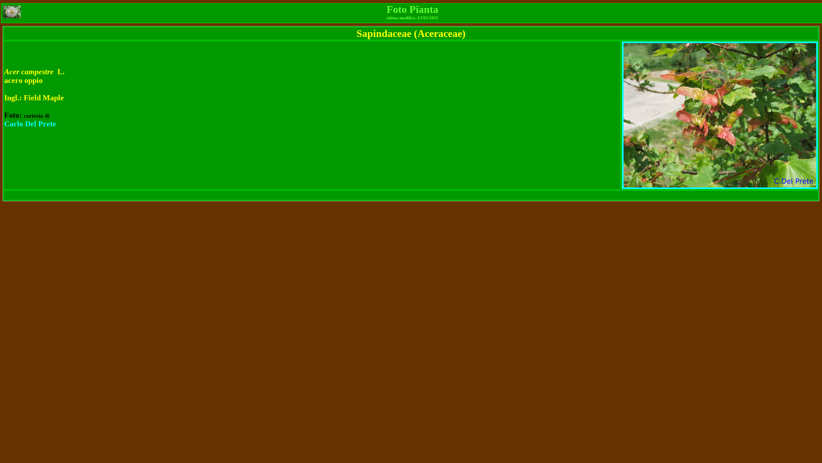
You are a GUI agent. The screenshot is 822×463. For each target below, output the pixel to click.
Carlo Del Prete (30, 124)
